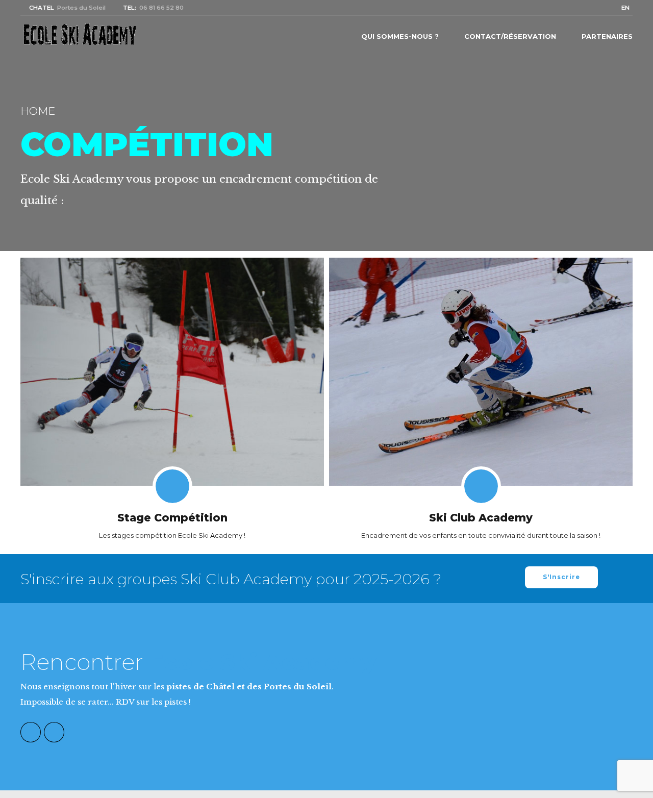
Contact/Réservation (510, 36)
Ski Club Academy (481, 517)
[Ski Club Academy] (481, 371)
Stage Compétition (172, 517)
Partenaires (607, 36)
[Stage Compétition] (172, 371)
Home (37, 111)
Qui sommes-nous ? (400, 36)
